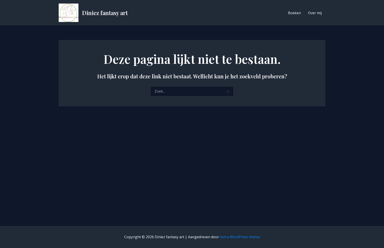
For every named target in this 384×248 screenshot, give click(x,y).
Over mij (315, 12)
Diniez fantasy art (105, 13)
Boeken (294, 12)
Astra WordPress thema (240, 236)
